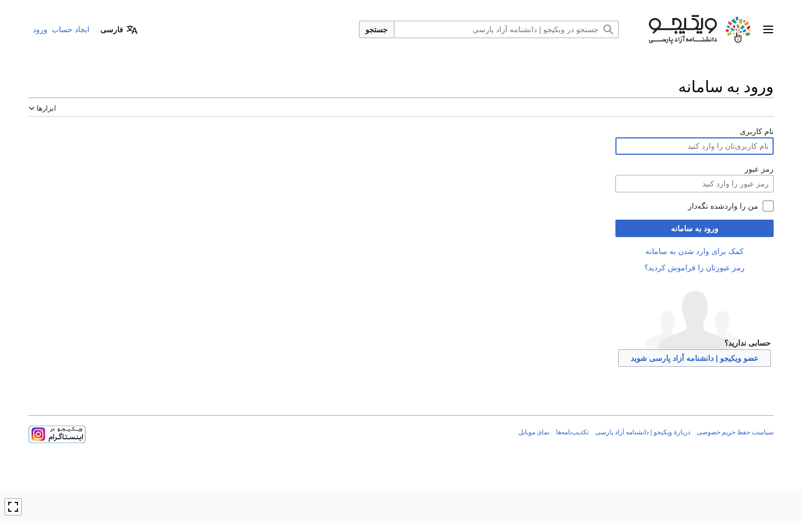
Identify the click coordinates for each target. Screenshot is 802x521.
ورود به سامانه (695, 228)
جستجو (377, 29)
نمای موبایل (533, 432)
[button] (768, 29)
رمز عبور (759, 169)
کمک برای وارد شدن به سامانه (694, 251)
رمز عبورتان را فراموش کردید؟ (694, 267)
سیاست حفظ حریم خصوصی (735, 432)
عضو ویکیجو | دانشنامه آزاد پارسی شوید (694, 358)
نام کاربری (757, 131)
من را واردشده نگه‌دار (723, 206)
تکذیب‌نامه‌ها (572, 432)
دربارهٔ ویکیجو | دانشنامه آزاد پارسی (642, 432)
